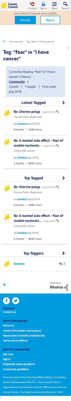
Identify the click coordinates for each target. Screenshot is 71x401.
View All (35, 104)
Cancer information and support (22, 330)
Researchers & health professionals (24, 335)
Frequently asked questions (19, 364)
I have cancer (16, 41)
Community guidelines (16, 369)
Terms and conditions (15, 340)
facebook (6, 300)
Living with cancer (24, 150)
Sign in (43, 8)
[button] (25, 20)
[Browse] (54, 5)
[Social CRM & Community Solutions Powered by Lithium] (59, 286)
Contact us (9, 312)
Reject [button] (50, 20)
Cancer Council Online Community (9, 5)
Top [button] (4, 284)
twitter (15, 300)
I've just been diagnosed (28, 117)
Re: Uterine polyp (35, 111)
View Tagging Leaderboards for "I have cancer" (35, 254)
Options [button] (68, 48)
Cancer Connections (4, 41)
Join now (8, 354)
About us (8, 325)
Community (17, 82)
